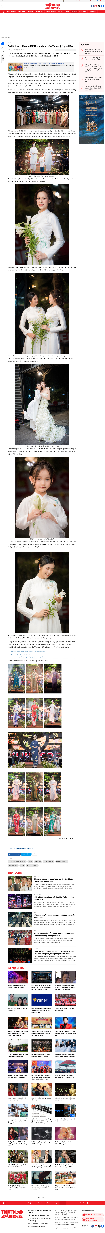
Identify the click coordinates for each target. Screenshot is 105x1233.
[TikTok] (103, 0)
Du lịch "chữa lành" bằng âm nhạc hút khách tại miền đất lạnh (18, 1055)
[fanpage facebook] (92, 6)
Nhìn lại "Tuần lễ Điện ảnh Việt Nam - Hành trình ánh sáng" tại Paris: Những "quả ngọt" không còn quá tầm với (93, 69)
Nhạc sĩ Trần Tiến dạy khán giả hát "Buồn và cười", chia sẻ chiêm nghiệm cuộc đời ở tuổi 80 (18, 1033)
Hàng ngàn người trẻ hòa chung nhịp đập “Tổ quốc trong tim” (41, 1055)
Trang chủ (4, 37)
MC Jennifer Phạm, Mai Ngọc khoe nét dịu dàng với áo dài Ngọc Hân (27, 651)
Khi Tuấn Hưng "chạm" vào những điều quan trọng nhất (93, 79)
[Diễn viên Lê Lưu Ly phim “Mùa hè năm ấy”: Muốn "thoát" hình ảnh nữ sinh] (20, 883)
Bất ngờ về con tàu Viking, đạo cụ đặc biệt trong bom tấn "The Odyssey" (41, 1188)
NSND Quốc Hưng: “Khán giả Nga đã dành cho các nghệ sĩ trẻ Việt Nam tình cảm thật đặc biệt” (41, 987)
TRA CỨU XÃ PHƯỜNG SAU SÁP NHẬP (80, 0)
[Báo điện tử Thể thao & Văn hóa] (52, 6)
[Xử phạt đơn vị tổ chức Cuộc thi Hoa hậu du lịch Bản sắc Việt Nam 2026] (65, 1177)
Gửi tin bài (93, 0)
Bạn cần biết (92, 11)
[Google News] (65, 50)
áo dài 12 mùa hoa (32, 865)
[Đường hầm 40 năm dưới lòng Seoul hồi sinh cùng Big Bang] (18, 977)
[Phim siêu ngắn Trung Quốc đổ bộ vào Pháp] (42, 1089)
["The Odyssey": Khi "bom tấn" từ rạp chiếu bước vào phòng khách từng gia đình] (18, 1110)
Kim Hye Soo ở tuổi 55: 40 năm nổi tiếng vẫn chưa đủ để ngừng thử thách (17, 1144)
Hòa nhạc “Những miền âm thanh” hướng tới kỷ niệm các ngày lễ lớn (65, 1055)
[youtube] (95, 6)
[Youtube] (100, 0)
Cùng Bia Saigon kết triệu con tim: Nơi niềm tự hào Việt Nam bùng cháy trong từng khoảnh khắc (54, 952)
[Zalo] (102, 6)
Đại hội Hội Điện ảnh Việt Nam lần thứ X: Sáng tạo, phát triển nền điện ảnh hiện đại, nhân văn (41, 1077)
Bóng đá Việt (39, 11)
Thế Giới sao (82, 11)
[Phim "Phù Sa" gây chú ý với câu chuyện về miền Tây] (18, 1156)
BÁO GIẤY (67, 0)
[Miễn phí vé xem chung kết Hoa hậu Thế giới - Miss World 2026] (20, 901)
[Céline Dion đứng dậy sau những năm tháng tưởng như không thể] (42, 1156)
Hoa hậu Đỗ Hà (13, 865)
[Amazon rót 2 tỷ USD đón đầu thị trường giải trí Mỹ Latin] (65, 1110)
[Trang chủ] (3, 11)
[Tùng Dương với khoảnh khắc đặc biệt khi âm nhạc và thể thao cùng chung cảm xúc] (20, 937)
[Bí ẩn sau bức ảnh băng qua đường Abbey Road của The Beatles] (20, 919)
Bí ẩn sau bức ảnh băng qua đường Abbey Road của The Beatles (54, 916)
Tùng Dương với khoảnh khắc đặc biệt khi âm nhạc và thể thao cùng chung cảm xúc (54, 934)
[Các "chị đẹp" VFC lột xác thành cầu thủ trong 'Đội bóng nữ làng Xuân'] (18, 1177)
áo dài (22, 865)
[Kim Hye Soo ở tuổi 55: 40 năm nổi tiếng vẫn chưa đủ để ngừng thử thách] (18, 1133)
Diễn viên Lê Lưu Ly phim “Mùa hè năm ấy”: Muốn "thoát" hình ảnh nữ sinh (53, 880)
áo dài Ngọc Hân (48, 861)
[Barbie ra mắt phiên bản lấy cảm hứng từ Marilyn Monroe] (65, 1133)
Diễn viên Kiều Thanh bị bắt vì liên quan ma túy (18, 1009)
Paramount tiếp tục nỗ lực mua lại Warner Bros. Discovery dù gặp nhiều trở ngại (42, 1010)
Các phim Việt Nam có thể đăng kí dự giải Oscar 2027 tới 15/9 (65, 1099)
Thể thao (30, 11)
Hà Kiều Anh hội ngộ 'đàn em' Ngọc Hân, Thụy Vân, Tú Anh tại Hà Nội (27, 657)
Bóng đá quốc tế (51, 11)
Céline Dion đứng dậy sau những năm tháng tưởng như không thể (41, 1166)
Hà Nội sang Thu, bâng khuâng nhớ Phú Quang (41, 1143)
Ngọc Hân (38, 861)
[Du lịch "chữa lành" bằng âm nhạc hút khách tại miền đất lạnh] (18, 1045)
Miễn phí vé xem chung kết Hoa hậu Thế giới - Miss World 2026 (54, 898)
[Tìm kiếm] (2, 6)
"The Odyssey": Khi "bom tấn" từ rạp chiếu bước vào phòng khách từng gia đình (17, 1121)
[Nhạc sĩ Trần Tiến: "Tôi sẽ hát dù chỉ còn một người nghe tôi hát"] (18, 1066)
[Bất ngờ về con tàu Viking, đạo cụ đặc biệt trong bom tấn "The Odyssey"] (42, 1177)
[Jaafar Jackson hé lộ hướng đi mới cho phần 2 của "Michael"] (18, 1089)
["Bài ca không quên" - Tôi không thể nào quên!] (65, 1000)
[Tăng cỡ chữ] (3, 55)
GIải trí (74, 11)
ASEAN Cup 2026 (11, 11)
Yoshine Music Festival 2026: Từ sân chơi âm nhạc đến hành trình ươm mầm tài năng (41, 1033)
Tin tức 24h (21, 11)
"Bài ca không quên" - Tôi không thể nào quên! (64, 1009)
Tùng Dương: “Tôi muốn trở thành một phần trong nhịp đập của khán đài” (65, 1033)
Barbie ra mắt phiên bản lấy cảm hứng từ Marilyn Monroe (64, 1143)
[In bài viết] (2, 51)
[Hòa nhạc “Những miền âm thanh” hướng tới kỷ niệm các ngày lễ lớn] (65, 1045)
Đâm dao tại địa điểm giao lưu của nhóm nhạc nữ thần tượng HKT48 (93, 88)
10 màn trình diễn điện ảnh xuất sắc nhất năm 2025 (93, 59)
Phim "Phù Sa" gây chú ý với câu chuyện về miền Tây (17, 1166)
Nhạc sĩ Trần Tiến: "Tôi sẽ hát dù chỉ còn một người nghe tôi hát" (17, 1076)
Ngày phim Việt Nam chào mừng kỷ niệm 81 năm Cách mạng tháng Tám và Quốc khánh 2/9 (42, 1121)
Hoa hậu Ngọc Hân (61, 861)
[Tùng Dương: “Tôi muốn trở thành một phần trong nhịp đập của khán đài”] (65, 1023)
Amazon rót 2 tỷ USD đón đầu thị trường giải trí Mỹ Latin (65, 1120)
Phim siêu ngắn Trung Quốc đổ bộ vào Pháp (42, 1099)
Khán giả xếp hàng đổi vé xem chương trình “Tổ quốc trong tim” (65, 1076)
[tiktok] (99, 6)
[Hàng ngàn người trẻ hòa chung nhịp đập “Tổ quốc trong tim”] (42, 1045)
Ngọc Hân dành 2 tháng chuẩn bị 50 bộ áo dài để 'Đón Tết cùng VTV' (44, 63)
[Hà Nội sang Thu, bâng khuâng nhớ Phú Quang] (42, 1133)
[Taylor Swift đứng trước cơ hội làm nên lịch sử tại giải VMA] (65, 1156)
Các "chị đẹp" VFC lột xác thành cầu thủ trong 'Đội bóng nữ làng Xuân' (17, 1188)
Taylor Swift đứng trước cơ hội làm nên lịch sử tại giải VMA (64, 1166)
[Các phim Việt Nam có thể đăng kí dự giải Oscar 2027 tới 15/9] (65, 1089)
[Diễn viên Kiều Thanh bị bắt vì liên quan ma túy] (18, 1000)
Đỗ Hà (30, 861)
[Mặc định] (3, 58)
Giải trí (10, 37)
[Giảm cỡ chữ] (3, 61)
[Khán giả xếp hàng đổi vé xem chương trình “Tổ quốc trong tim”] (65, 1066)
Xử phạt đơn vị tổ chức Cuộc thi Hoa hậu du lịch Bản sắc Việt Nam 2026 (65, 1188)
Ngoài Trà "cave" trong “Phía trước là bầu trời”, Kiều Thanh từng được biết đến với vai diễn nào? (65, 987)
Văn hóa (60, 11)
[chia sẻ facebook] (2, 47)
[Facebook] (97, 0)
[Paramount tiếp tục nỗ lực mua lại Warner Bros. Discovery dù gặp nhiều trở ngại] (42, 1000)
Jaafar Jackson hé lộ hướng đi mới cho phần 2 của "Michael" (17, 1099)
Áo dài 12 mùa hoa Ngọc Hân (17, 861)
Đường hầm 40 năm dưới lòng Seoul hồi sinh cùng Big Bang (17, 986)
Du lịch (68, 11)
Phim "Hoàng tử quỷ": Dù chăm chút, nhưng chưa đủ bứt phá (93, 51)
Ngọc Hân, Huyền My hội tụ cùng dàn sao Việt (21, 654)
